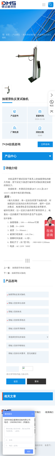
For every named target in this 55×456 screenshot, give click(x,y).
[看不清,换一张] (28, 368)
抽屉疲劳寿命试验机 (21, 268)
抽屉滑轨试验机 (19, 273)
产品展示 (16, 35)
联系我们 (49, 412)
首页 (8, 35)
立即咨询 (45, 144)
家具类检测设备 (29, 35)
